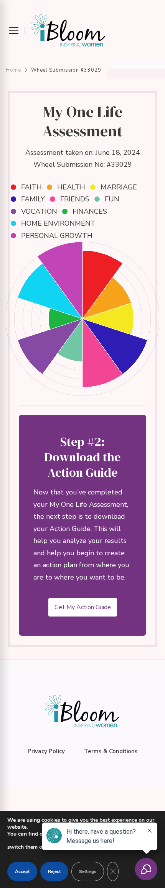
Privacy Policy (46, 751)
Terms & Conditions (111, 751)
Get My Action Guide (82, 607)
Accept (22, 871)
